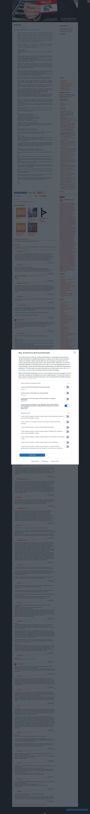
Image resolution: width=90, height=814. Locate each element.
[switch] (67, 387)
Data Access (45, 461)
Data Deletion (35, 461)
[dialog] (45, 407)
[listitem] (45, 383)
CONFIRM (32, 455)
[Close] (75, 353)
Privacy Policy (55, 461)
